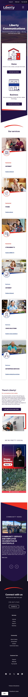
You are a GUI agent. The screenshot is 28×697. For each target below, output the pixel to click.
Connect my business (14, 104)
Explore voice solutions (11, 333)
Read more (4, 557)
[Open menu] (23, 7)
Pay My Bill (14, 663)
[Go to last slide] (11, 566)
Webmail (14, 661)
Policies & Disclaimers (14, 685)
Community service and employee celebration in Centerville (12, 539)
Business (14, 625)
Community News (14, 645)
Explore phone (9, 212)
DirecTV (14, 623)
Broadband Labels (14, 691)
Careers (14, 643)
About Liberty (14, 639)
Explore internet (9, 171)
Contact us (14, 606)
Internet (14, 619)
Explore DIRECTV (9, 252)
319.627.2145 (14, 602)
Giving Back (14, 641)
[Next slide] (17, 566)
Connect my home (14, 72)
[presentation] (14, 527)
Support (14, 659)
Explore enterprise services (12, 374)
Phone (14, 621)
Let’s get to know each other (11, 409)
